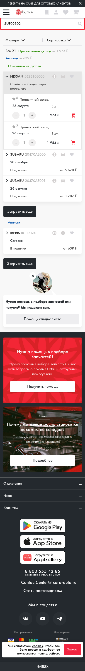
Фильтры (12, 40)
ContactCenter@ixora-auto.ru (48, 582)
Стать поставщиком (42, 590)
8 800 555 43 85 (42, 571)
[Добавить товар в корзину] (73, 115)
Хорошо (72, 649)
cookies (37, 646)
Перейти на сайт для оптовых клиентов (39, 3)
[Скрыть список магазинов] (6, 76)
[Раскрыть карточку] (6, 154)
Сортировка (56, 40)
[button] (42, 82)
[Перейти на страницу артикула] (54, 76)
